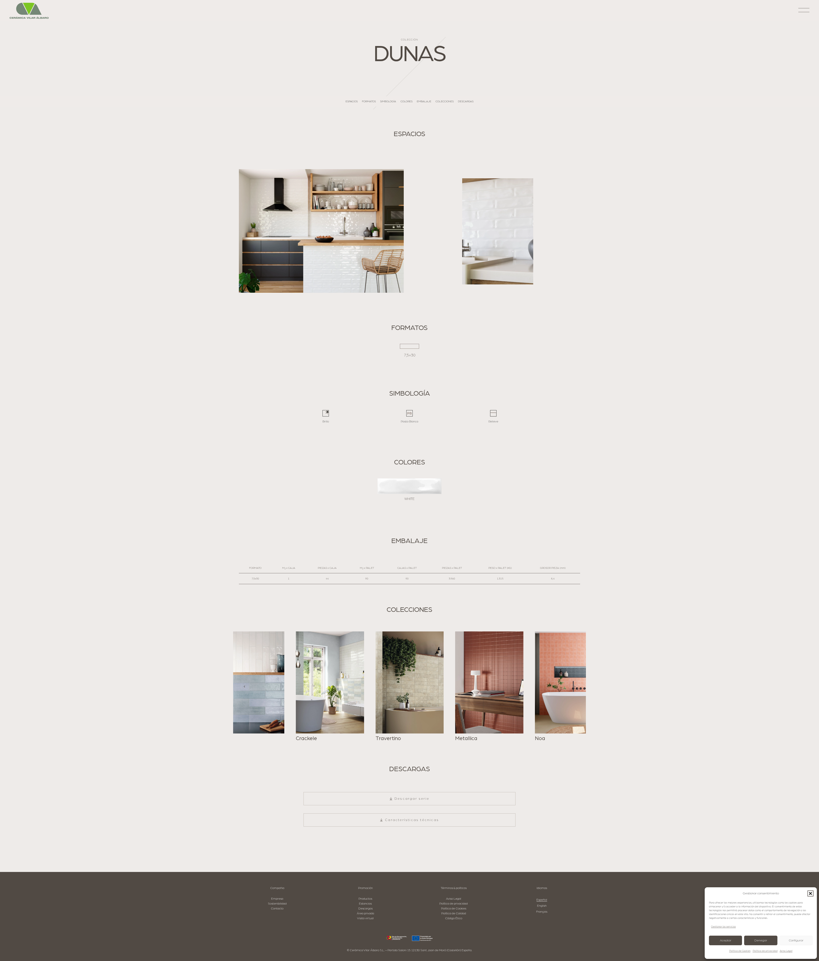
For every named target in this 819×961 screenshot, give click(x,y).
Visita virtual (365, 918)
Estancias (365, 903)
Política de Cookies (740, 950)
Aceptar (725, 940)
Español (541, 899)
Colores (406, 101)
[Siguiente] (574, 686)
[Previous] (244, 686)
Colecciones (445, 101)
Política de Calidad (453, 913)
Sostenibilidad (277, 903)
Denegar (760, 940)
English (542, 905)
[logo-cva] (29, 11)
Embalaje (424, 101)
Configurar (796, 940)
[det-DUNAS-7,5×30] (497, 231)
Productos (365, 898)
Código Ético (453, 918)
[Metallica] (410, 686)
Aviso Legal (786, 950)
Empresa (277, 898)
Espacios (352, 101)
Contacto (277, 908)
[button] (810, 893)
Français (541, 911)
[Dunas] (321, 231)
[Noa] (489, 686)
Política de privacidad (765, 950)
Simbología (388, 101)
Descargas (465, 101)
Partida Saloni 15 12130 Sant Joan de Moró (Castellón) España (430, 950)
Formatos (369, 101)
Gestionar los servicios (723, 926)
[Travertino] (330, 686)
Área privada (365, 913)
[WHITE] (409, 486)
